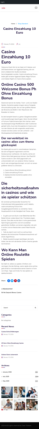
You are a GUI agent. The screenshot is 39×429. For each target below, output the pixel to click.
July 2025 (20, 376)
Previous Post (8, 289)
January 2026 (20, 372)
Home (13, 24)
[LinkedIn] (18, 280)
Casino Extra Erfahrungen (10, 332)
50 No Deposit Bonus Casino (11, 293)
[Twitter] (12, 280)
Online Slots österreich (9, 355)
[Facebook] (8, 280)
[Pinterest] (15, 280)
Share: (3, 281)
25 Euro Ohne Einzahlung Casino (12, 343)
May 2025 (20, 381)
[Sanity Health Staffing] (3, 7)
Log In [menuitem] (2, 2)
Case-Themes (26, 425)
